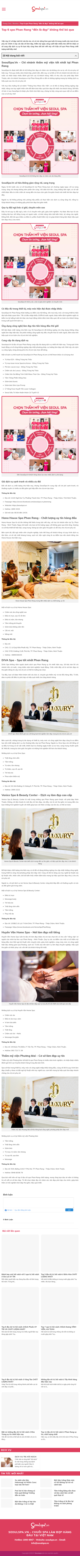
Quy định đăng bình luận (23, 1210)
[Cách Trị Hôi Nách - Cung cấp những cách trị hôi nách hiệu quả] (40, 9)
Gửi (69, 1210)
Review (16, 23)
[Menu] (4, 9)
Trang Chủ (7, 23)
